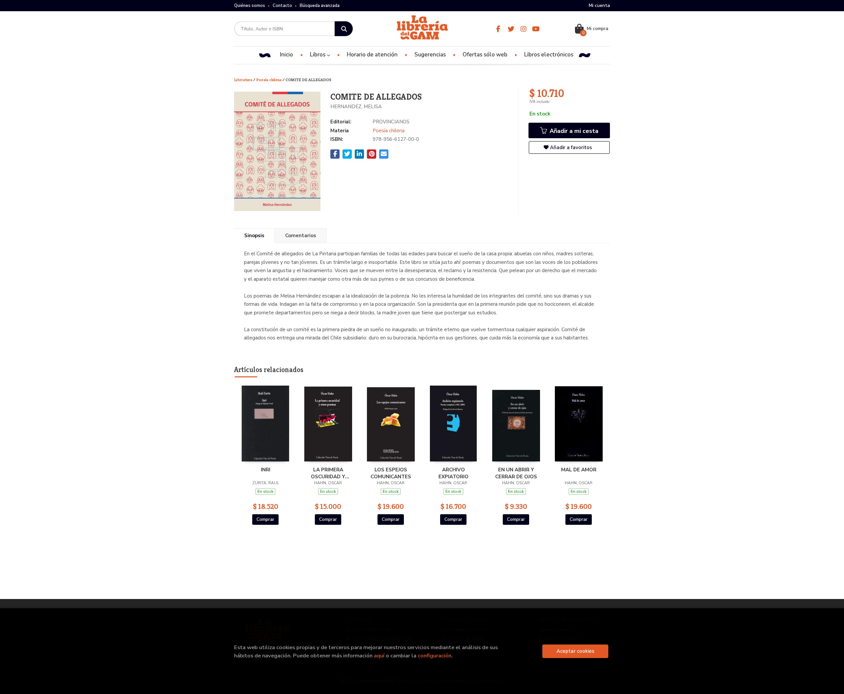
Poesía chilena (269, 79)
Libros (318, 54)
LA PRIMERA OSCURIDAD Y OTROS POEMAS (328, 473)
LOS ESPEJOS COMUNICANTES (391, 473)
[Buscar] (344, 28)
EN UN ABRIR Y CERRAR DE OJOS (516, 473)
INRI (265, 469)
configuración (434, 655)
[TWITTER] (510, 28)
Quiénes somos (249, 6)
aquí (379, 655)
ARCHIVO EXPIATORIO (453, 473)
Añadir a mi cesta (573, 131)
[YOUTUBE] (535, 28)
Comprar (265, 519)
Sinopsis (254, 235)
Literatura (243, 79)
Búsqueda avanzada (320, 6)
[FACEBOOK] (498, 28)
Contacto (282, 6)
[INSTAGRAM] (523, 28)
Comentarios (300, 235)
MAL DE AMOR (578, 469)
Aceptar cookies (575, 651)
